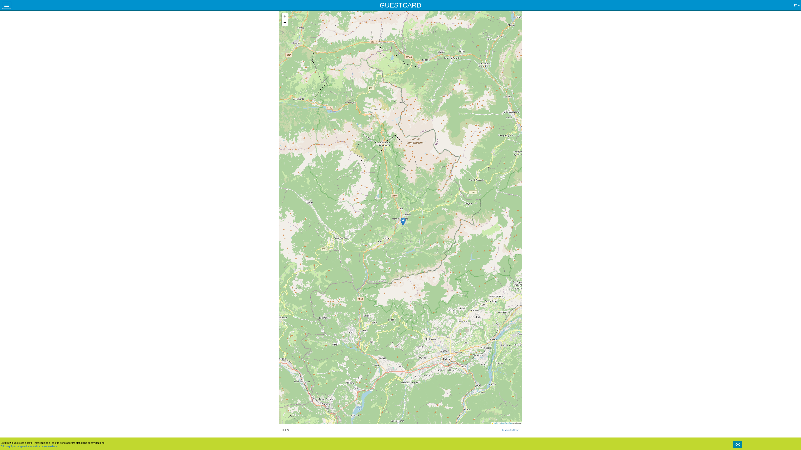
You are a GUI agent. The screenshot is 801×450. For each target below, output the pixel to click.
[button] (403, 222)
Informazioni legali (510, 430)
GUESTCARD (400, 5)
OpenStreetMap (506, 423)
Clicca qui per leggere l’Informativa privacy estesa (29, 446)
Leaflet (495, 423)
